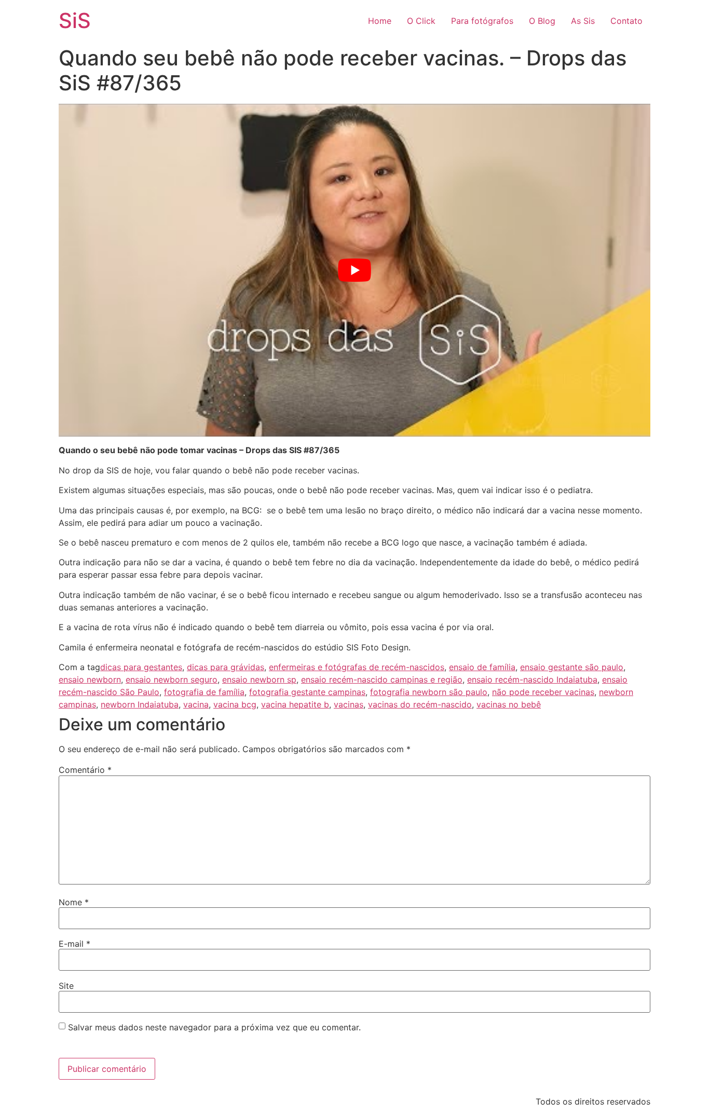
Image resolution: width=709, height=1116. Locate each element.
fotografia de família (204, 692)
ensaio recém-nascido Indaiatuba (532, 679)
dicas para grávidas (225, 667)
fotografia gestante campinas (307, 692)
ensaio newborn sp (259, 679)
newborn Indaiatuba (140, 704)
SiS (75, 20)
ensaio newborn (90, 679)
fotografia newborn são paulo (428, 692)
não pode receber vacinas (543, 692)
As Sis (583, 21)
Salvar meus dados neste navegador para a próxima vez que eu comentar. (214, 1027)
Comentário (85, 770)
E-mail (74, 944)
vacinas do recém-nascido (420, 704)
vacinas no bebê (508, 704)
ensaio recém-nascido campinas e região (381, 679)
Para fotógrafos (482, 21)
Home (379, 21)
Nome (74, 902)
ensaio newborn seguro (171, 679)
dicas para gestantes (141, 667)
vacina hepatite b (295, 704)
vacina (196, 704)
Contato (626, 21)
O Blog (542, 21)
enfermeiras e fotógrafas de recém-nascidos (356, 667)
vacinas (348, 704)
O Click (421, 21)
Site (66, 986)
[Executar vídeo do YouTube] (354, 270)
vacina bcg (234, 704)
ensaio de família (482, 667)
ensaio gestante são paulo (571, 667)
